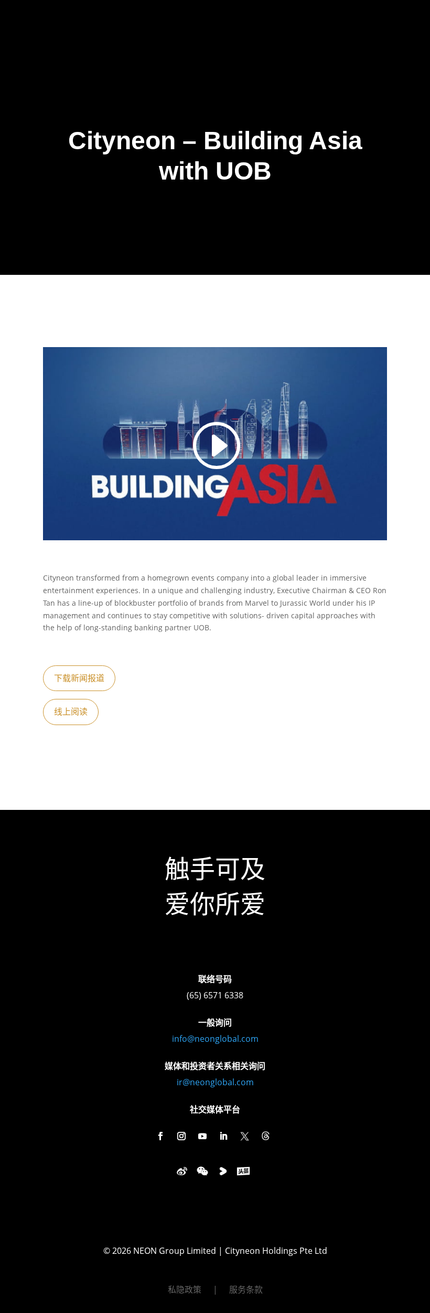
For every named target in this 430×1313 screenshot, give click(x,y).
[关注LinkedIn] (223, 1136)
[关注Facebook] (160, 1136)
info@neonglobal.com (215, 1038)
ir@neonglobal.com (215, 1082)
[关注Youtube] (202, 1136)
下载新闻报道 (79, 678)
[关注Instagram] (181, 1136)
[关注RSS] (265, 1136)
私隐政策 (184, 1290)
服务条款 (246, 1290)
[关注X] (244, 1136)
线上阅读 (71, 711)
